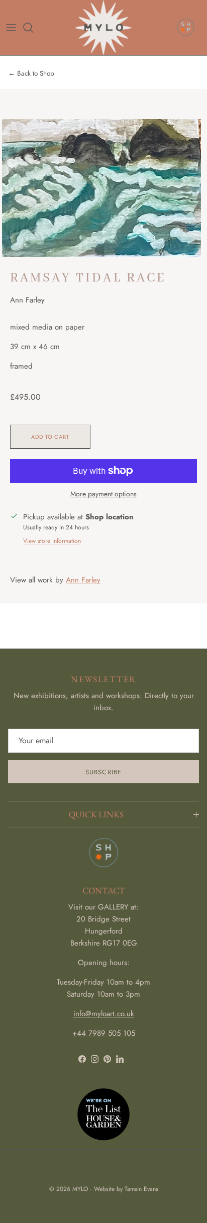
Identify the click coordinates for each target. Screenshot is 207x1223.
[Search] (33, 28)
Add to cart (50, 437)
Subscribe (103, 772)
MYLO (80, 1188)
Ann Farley (83, 579)
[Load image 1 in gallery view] (101, 188)
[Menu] (11, 28)
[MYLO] (103, 27)
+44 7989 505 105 (103, 1033)
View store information (52, 540)
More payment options (103, 494)
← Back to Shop (31, 73)
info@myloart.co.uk (103, 1013)
